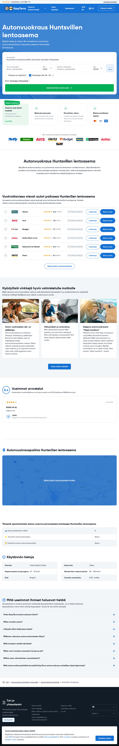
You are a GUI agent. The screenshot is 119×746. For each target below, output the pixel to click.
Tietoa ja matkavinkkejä (33, 8)
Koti (7, 682)
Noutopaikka (11, 57)
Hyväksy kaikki (104, 738)
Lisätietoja (93, 212)
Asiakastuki (69, 8)
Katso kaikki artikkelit (59, 366)
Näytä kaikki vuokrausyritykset (59, 266)
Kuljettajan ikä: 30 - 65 (41, 75)
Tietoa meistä (36, 706)
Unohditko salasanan (68, 709)
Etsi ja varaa (107, 212)
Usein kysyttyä (54, 8)
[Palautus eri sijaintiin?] (6, 75)
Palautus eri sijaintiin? (17, 75)
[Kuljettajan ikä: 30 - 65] (30, 75)
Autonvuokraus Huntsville (50, 682)
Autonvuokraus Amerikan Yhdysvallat (24, 682)
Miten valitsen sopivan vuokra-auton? (45, 711)
